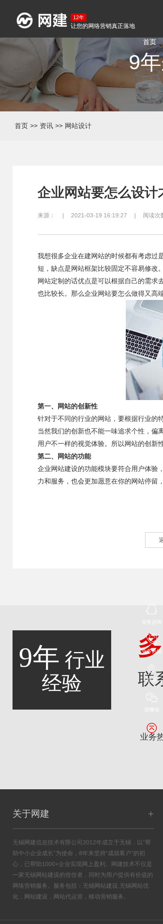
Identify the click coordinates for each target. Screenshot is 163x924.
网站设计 (78, 125)
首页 (149, 41)
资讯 (46, 125)
